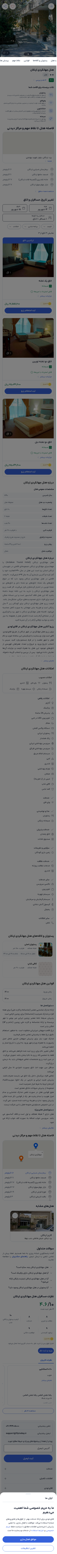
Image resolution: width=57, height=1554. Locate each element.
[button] (28, 777)
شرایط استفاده (37, 1530)
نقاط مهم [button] (16, 60)
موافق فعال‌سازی (28, 1539)
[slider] (28, 1493)
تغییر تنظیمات (28, 1548)
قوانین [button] (26, 60)
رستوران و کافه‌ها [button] (40, 60)
